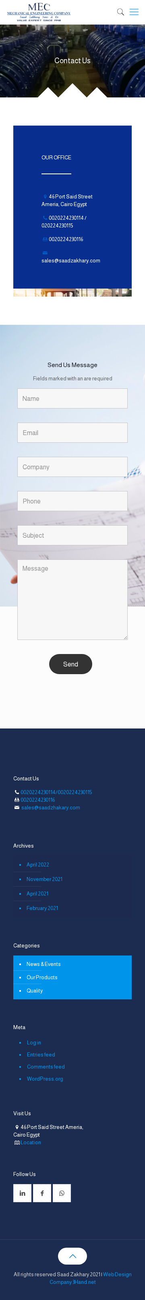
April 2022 (38, 865)
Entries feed (41, 1055)
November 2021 (44, 879)
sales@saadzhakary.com (50, 808)
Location (31, 1142)
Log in (34, 1043)
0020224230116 (38, 800)
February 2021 (42, 908)
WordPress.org (45, 1079)
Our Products (42, 977)
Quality (35, 991)
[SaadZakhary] (39, 12)
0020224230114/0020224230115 (56, 792)
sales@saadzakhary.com (70, 261)
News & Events (44, 964)
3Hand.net (84, 1282)
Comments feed (46, 1067)
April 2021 (37, 894)
